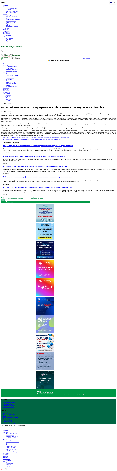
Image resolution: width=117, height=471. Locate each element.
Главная (5, 5)
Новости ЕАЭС (10, 9)
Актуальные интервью (12, 16)
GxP (7, 18)
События (8, 15)
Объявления (6, 33)
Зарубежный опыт (11, 24)
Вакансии (8, 35)
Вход (88, 58)
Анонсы (5, 29)
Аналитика (6, 28)
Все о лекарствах (11, 21)
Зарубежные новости (12, 11)
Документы (6, 31)
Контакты (8, 39)
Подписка (8, 41)
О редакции (9, 38)
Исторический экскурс (12, 26)
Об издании (6, 36)
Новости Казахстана (11, 8)
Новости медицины (11, 12)
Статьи (5, 14)
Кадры (8, 25)
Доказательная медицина (13, 19)
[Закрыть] (1, 50)
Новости (5, 7)
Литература (6, 32)
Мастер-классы (10, 22)
